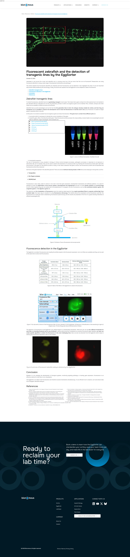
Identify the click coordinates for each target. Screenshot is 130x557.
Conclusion (32, 93)
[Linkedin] (93, 503)
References (32, 95)
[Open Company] (98, 5)
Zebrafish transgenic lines (36, 90)
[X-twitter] (101, 503)
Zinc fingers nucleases (34, 176)
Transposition (32, 173)
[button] (65, 173)
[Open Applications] (72, 5)
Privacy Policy (70, 548)
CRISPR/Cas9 (32, 179)
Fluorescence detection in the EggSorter (39, 91)
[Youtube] (97, 503)
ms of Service (62, 548)
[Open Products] (60, 5)
